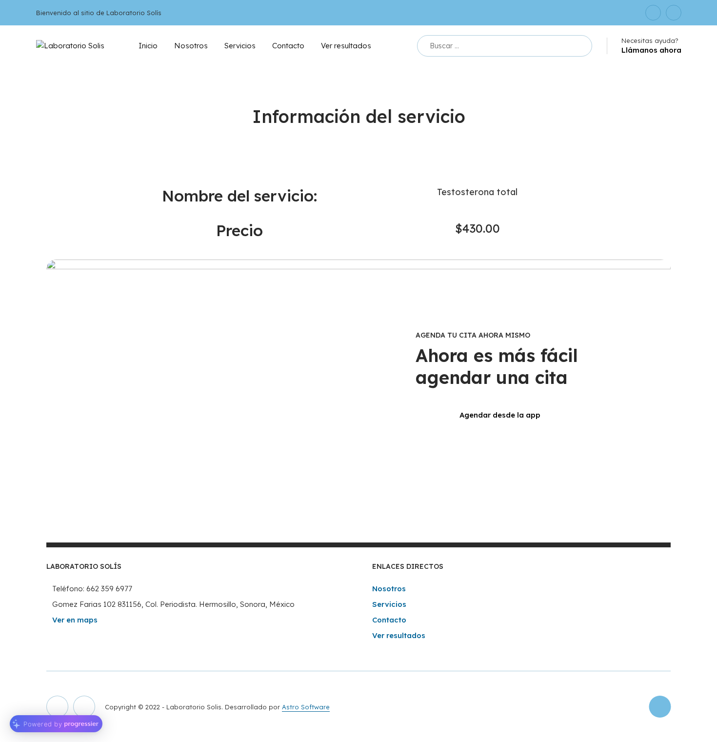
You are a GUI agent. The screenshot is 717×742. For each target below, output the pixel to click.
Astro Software (306, 707)
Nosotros (191, 45)
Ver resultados (346, 45)
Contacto (288, 45)
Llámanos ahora (651, 50)
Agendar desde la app (499, 415)
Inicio (148, 45)
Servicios (240, 45)
